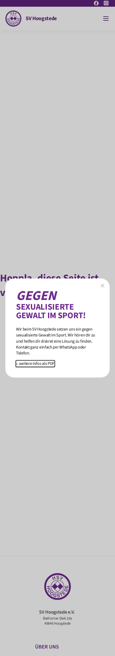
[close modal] (102, 286)
